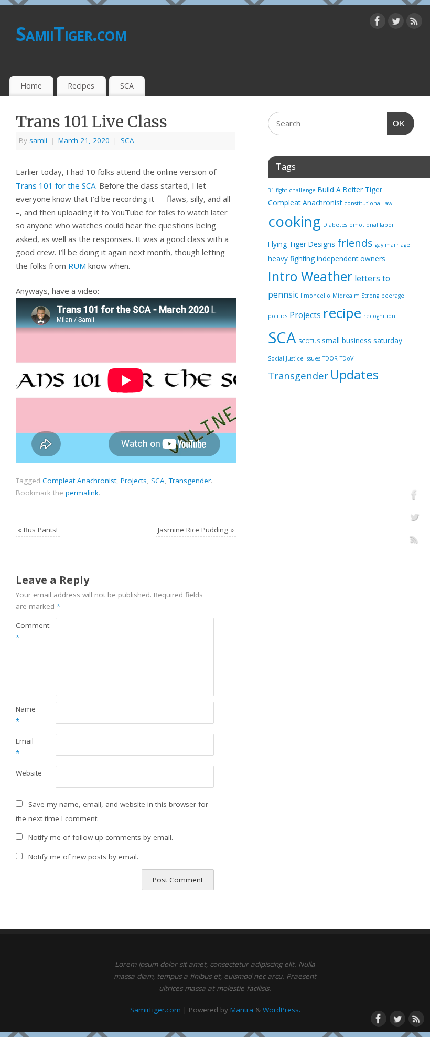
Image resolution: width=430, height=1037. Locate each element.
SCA (127, 86)
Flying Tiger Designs (301, 244)
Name (26, 715)
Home (31, 86)
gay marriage (392, 244)
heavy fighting (291, 259)
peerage (392, 295)
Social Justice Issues (294, 358)
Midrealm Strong (355, 295)
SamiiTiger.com (71, 34)
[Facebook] (377, 23)
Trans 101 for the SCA (55, 185)
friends (355, 242)
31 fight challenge (292, 190)
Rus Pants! (38, 529)
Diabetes (335, 224)
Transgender (190, 480)
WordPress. (281, 1009)
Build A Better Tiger (350, 189)
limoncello (315, 295)
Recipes (81, 86)
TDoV (346, 358)
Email (25, 747)
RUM (77, 265)
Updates (354, 374)
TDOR (330, 358)
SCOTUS (309, 341)
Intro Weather (310, 276)
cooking (294, 221)
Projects (134, 480)
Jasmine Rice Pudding (196, 529)
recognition (379, 316)
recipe (342, 312)
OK (396, 123)
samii (38, 140)
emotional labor (371, 224)
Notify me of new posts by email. (83, 856)
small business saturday (362, 340)
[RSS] (414, 23)
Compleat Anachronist (79, 480)
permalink (82, 492)
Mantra (241, 1009)
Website (26, 773)
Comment (26, 631)
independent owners (351, 259)
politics (277, 316)
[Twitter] (396, 23)
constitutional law (368, 203)
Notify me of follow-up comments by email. (100, 837)
